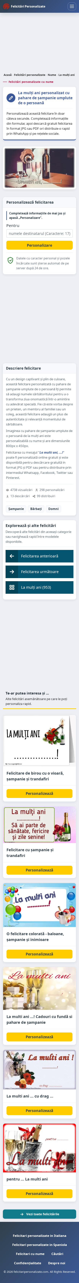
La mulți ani (66, 75)
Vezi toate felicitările (42, 1214)
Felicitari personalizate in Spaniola (39, 1244)
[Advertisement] (39, 43)
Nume (52, 75)
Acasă (8, 75)
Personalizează (39, 793)
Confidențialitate (27, 1263)
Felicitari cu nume (30, 1254)
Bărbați (36, 509)
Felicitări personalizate (29, 75)
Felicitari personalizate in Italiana (39, 1235)
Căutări (57, 1254)
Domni (53, 509)
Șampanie (16, 509)
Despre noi (56, 1263)
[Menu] (72, 6)
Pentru (12, 225)
